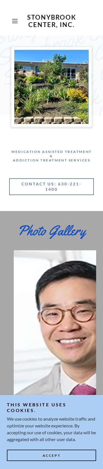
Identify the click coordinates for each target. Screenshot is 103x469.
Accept (51, 455)
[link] (51, 21)
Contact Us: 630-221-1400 (51, 186)
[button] (15, 21)
